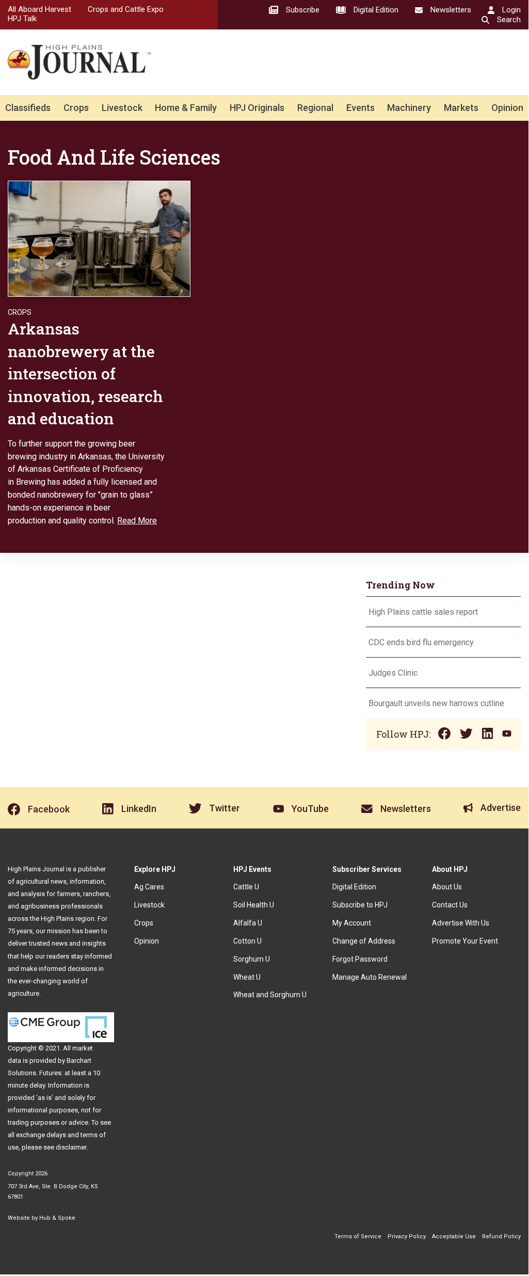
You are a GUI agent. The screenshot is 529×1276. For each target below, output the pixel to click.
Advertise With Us (460, 923)
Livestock (122, 107)
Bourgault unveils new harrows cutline (436, 703)
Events (360, 107)
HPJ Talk (22, 18)
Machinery (409, 107)
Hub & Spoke (57, 1218)
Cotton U (247, 941)
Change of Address (363, 941)
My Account (351, 923)
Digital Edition (354, 887)
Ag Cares (149, 887)
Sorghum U (251, 959)
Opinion (507, 107)
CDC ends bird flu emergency (421, 642)
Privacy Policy (407, 1236)
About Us (447, 887)
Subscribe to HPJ (360, 905)
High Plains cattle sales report (423, 612)
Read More (137, 520)
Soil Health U (253, 905)
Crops (76, 107)
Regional (315, 107)
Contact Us (450, 905)
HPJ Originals (257, 107)
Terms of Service (357, 1236)
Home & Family (186, 107)
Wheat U (247, 977)
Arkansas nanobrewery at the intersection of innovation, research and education (85, 373)
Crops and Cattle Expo (126, 9)
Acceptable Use (454, 1236)
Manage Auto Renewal (369, 977)
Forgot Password (360, 959)
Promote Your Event (465, 941)
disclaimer (71, 1147)
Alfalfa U (247, 923)
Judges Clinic (393, 673)
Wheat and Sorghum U (270, 995)
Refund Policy (501, 1236)
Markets (461, 107)
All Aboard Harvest (39, 9)
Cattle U (246, 887)
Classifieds (28, 107)
